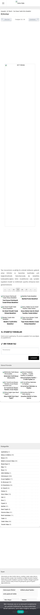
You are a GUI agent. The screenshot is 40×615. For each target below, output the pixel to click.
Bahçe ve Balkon (6, 455)
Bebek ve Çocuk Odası (8, 461)
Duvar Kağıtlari (5, 479)
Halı (2, 497)
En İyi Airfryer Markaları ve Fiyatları (29, 387)
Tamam (20, 612)
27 (26, 289)
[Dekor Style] (20, 3)
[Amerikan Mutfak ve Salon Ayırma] (28, 393)
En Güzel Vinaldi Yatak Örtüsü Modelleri (10, 312)
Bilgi (2, 467)
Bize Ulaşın (8, 600)
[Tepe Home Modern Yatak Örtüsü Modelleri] (30, 318)
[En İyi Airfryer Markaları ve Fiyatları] (28, 383)
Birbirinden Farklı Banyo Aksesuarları (11, 377)
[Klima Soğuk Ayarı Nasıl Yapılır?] (11, 393)
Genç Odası (4, 494)
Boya (2, 470)
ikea (2, 500)
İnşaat (3, 503)
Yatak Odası (4, 521)
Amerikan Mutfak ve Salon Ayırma (29, 397)
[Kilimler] (20, 145)
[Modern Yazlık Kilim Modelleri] (10, 318)
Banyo (3, 458)
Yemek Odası (5, 524)
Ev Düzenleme (5, 485)
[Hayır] (37, 608)
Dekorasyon (4, 476)
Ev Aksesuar (5, 482)
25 (18, 289)
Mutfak (3, 506)
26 (22, 289)
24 (13, 289)
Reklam (24, 600)
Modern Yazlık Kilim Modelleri (10, 323)
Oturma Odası (5, 512)
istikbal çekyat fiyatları (27, 590)
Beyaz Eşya (4, 464)
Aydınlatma (4, 452)
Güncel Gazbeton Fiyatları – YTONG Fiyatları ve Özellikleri (28, 379)
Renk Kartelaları (6, 515)
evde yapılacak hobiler (10, 594)
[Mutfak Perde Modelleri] (30, 296)
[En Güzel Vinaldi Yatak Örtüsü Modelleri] (10, 307)
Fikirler (3, 491)
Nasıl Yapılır (4, 509)
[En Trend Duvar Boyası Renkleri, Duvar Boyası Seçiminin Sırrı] (11, 383)
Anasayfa (3, 11)
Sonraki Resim (33, 19)
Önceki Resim (6, 19)
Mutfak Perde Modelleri (30, 299)
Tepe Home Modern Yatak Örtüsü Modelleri (30, 323)
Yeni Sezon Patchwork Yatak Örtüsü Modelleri (10, 301)
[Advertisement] (20, 42)
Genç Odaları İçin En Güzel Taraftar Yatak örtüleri (30, 312)
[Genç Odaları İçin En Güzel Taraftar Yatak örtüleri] (30, 307)
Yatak (3, 518)
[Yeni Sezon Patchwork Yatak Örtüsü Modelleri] (10, 297)
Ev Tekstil (9, 11)
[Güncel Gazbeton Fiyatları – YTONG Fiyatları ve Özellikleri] (28, 373)
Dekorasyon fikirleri (9, 590)
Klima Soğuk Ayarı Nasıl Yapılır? (11, 397)
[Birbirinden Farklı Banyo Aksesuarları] (11, 373)
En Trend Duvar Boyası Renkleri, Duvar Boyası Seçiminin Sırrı (11, 389)
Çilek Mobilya (5, 473)
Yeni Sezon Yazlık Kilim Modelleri (22, 11)
